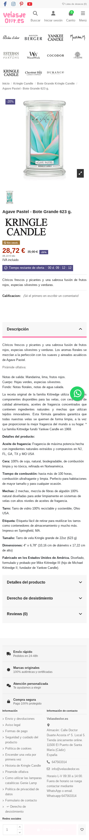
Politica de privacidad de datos (22, 791)
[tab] (44, 330)
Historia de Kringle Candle (23, 765)
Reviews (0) (17, 614)
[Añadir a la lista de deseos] (82, 829)
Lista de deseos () (76, 4)
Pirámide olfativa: (14, 367)
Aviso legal (12, 725)
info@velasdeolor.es (66, 769)
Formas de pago (16, 731)
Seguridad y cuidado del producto (21, 739)
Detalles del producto (26, 582)
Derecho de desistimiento (30, 598)
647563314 (59, 762)
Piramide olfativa (16, 772)
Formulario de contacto (21, 800)
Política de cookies (18, 748)
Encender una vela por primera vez (20, 757)
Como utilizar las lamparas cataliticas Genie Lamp (23, 780)
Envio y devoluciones (20, 718)
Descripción (18, 329)
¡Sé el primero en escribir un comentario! (51, 296)
